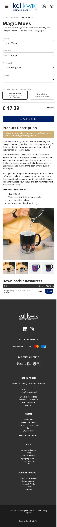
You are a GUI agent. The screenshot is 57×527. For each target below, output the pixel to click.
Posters (28, 489)
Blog (29, 428)
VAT (28, 464)
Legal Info (28, 513)
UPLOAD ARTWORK (28, 435)
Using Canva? (29, 461)
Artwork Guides (28, 450)
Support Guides (28, 455)
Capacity (6, 39)
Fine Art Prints (28, 484)
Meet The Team (28, 422)
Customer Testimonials (28, 425)
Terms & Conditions (16, 510)
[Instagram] (32, 329)
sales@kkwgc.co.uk (28, 392)
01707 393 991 (28, 389)
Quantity (6, 75)
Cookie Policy (42, 510)
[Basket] (51, 7)
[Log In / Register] (44, 7)
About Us (28, 419)
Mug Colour (7, 51)
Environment (28, 430)
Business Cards (28, 481)
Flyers (28, 486)
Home (5, 17)
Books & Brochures (28, 478)
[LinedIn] (25, 329)
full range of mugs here (24, 135)
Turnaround (7, 63)
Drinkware (14, 17)
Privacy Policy (30, 510)
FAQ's (28, 452)
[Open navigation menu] (7, 6)
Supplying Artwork (28, 458)
